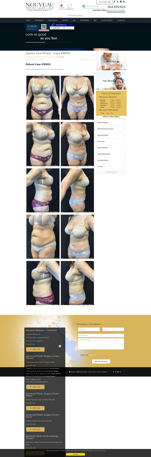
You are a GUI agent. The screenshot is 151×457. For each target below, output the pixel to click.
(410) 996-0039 (30, 403)
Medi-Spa (65, 20)
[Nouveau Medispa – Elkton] (49, 326)
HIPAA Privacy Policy (81, 372)
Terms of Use (93, 355)
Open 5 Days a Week (99, 10)
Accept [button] (75, 454)
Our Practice (39, 20)
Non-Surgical (84, 20)
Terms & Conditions (102, 372)
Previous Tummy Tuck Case (34, 59)
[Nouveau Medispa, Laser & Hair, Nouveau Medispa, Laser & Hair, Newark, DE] (40, 7)
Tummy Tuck (51, 57)
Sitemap (73, 372)
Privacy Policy (92, 372)
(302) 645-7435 (30, 448)
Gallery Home (30, 57)
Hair (74, 20)
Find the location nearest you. (116, 12)
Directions (36, 349)
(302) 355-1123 (30, 344)
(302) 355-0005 (31, 365)
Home (28, 20)
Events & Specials (107, 20)
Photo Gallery (53, 20)
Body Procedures (40, 57)
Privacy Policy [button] (100, 451)
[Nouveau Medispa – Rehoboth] (71, 362)
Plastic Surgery (103, 2)
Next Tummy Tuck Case (87, 59)
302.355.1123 (116, 7)
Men (95, 20)
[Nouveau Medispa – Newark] (54, 323)
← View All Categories (111, 172)
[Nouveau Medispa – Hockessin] (59, 317)
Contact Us (121, 20)
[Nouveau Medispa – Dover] (60, 346)
